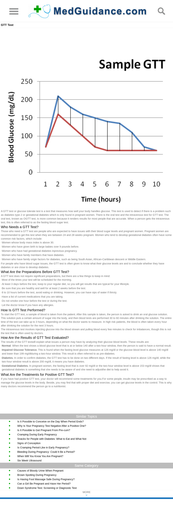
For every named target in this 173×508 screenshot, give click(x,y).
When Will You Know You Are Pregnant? (40, 456)
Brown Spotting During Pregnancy (36, 475)
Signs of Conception (29, 443)
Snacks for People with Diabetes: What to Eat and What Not (51, 438)
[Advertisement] (54, 40)
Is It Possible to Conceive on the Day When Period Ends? (50, 421)
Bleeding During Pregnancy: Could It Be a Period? (46, 451)
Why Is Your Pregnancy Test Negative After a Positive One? (51, 425)
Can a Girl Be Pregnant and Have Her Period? (44, 483)
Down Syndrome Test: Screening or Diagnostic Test (47, 488)
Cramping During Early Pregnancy (37, 434)
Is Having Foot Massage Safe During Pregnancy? (46, 479)
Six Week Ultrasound (29, 460)
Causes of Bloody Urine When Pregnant (40, 470)
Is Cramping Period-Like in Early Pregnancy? (43, 447)
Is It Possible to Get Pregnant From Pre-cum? (43, 430)
